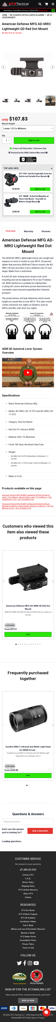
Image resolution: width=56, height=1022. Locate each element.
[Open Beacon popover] (46, 1012)
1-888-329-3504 (29, 869)
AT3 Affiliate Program (28, 914)
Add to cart (34, 140)
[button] (16, 644)
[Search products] (40, 4)
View (28, 634)
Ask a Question (40, 831)
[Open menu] (53, 4)
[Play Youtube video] (28, 372)
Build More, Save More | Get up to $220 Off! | (25, 10)
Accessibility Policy (28, 940)
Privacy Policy (28, 944)
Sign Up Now (28, 1000)
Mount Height (8, 124)
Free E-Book (28, 925)
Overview (10, 231)
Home (4, 15)
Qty (3, 135)
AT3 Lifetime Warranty (28, 889)
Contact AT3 (28, 874)
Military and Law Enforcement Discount (28, 929)
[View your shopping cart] (46, 4)
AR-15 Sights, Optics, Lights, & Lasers (27, 15)
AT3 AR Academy (28, 917)
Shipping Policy (28, 886)
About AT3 (28, 893)
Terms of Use (28, 947)
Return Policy (28, 882)
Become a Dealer (28, 932)
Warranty (28, 231)
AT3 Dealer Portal (28, 936)
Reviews (46, 231)
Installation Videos (28, 921)
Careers (28, 897)
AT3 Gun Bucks (28, 910)
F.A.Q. (28, 878)
